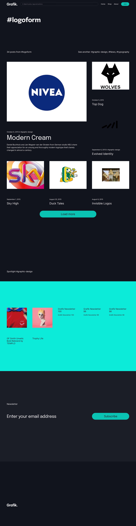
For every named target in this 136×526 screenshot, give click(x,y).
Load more (68, 214)
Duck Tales (56, 203)
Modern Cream (29, 138)
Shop (109, 4)
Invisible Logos (102, 203)
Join (125, 4)
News (112, 52)
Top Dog (97, 104)
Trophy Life (37, 338)
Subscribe (110, 416)
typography (123, 52)
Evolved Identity (102, 154)
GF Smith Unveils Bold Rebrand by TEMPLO (15, 341)
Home (103, 4)
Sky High (13, 203)
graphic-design (100, 52)
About (116, 4)
